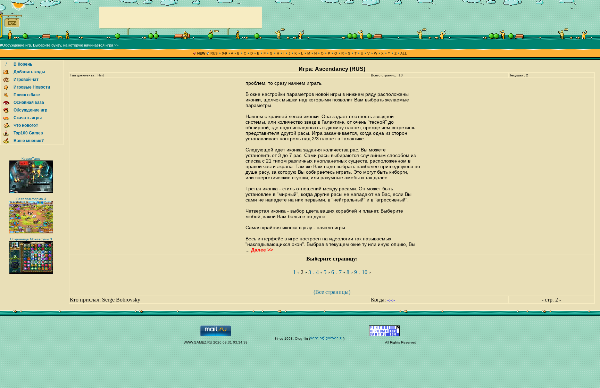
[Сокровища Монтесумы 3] (31, 272)
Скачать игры (28, 117)
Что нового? (26, 125)
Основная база (29, 102)
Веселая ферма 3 (31, 199)
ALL (403, 53)
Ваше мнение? (29, 140)
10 (364, 272)
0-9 (224, 53)
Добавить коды (29, 71)
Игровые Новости (32, 87)
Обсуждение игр (30, 110)
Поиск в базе (27, 94)
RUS (214, 53)
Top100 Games (28, 133)
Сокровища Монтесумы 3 (31, 239)
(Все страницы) (332, 292)
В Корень (23, 64)
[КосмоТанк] (31, 192)
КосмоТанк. (31, 158)
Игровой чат (26, 79)
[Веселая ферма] (31, 232)
